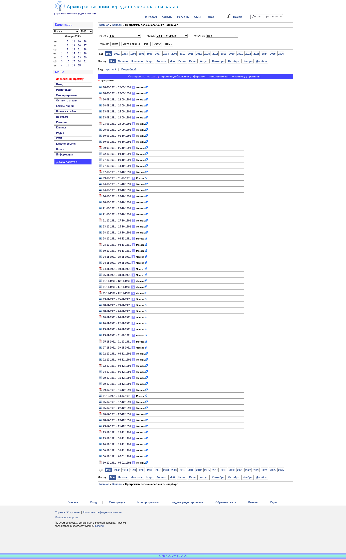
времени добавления (175, 76)
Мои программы (66, 95)
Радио (60, 132)
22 (79, 53)
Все (112, 61)
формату (199, 76)
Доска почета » (67, 161)
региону (254, 76)
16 (73, 57)
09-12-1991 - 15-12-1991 (117, 383)
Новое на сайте (66, 111)
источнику (238, 76)
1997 (158, 53)
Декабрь (261, 61)
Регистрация (117, 502)
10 (67, 61)
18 (73, 65)
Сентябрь (218, 61)
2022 (248, 53)
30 (85, 57)
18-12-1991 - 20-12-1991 (117, 420)
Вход (93, 502)
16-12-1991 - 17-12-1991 (117, 402)
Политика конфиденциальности (102, 512)
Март (149, 61)
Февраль (137, 61)
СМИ (197, 16)
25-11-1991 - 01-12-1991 (117, 335)
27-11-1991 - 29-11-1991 (117, 347)
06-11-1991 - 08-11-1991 (117, 274)
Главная (104, 24)
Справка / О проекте (67, 512)
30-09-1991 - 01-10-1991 (117, 135)
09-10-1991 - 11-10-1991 (117, 178)
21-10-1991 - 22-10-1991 (117, 208)
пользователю (218, 76)
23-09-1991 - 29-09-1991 (117, 117)
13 (73, 45)
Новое (209, 16)
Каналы (167, 16)
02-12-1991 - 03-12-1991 (117, 353)
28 (85, 49)
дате (154, 76)
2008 (166, 53)
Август (204, 61)
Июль (192, 61)
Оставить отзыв (66, 100)
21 (79, 49)
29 (85, 53)
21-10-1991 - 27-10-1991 (117, 214)
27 (85, 45)
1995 (141, 53)
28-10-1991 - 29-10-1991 (117, 232)
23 (79, 57)
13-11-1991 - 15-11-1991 (117, 299)
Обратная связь (225, 502)
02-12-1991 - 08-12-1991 (117, 359)
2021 (240, 53)
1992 (117, 53)
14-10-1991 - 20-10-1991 (117, 190)
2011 (190, 53)
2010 (182, 53)
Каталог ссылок (66, 143)
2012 (199, 53)
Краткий (111, 69)
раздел (99, 525)
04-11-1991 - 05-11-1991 (117, 256)
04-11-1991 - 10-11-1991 (117, 262)
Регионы (183, 16)
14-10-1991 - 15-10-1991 (117, 184)
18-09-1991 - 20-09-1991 (117, 105)
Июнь (182, 61)
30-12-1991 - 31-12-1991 (117, 450)
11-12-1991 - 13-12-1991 (117, 396)
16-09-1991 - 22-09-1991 (117, 93)
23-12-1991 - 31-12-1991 (117, 438)
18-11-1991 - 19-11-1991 (117, 305)
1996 (149, 53)
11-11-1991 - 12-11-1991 (116, 281)
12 (73, 41)
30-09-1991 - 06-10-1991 (117, 141)
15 (73, 53)
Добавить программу (265, 16)
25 (79, 65)
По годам (150, 16)
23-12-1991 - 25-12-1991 (117, 426)
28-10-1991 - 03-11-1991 (117, 238)
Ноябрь (247, 61)
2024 (264, 53)
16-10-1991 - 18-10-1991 (117, 202)
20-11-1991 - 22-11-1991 (117, 323)
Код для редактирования (187, 502)
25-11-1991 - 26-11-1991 (117, 329)
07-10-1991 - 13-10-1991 (117, 165)
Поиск (237, 16)
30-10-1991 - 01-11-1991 (117, 250)
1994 (133, 53)
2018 (215, 53)
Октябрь (233, 61)
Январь (123, 61)
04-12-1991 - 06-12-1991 (117, 371)
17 (73, 61)
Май (172, 61)
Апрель (161, 61)
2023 (256, 53)
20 (79, 45)
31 (85, 61)
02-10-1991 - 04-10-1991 (117, 153)
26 (85, 41)
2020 (231, 53)
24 (79, 61)
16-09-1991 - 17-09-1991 (117, 87)
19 (79, 41)
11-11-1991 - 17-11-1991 (116, 287)
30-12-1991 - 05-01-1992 (117, 456)
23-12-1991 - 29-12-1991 (117, 432)
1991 (108, 53)
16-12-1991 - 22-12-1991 (117, 408)
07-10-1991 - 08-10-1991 (117, 159)
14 (73, 49)
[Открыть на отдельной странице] (147, 87)
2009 (174, 53)
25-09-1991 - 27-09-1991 (117, 129)
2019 (223, 53)
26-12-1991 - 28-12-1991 (117, 444)
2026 (281, 53)
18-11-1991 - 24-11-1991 (117, 311)
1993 (125, 53)
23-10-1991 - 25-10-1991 (117, 226)
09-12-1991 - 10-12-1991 (117, 377)
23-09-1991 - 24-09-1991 (117, 111)
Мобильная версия (66, 517)
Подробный (129, 69)
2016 (207, 53)
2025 (273, 53)
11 (67, 65)
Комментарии (65, 105)
